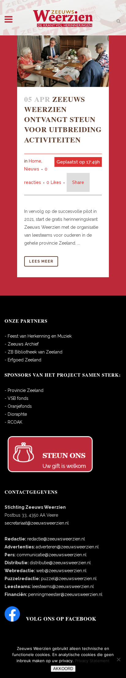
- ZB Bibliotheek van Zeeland (33, 352)
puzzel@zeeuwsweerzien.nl (69, 578)
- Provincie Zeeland (24, 390)
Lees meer (41, 261)
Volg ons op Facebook (61, 618)
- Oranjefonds (18, 406)
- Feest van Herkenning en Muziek (38, 336)
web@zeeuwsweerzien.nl (61, 570)
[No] (118, 659)
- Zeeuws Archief (22, 344)
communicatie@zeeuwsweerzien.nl (52, 554)
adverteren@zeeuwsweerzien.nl (67, 546)
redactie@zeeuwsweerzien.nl (56, 538)
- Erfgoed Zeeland (23, 359)
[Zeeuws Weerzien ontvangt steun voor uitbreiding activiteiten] (63, 61)
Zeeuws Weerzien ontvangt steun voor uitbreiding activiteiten (63, 119)
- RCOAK (13, 422)
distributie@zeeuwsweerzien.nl (60, 562)
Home (35, 161)
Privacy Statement (92, 660)
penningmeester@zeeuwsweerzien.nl (65, 594)
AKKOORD (63, 668)
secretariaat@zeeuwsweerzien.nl (37, 523)
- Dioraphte (16, 414)
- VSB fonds (16, 398)
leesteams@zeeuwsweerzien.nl (63, 586)
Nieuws (31, 169)
